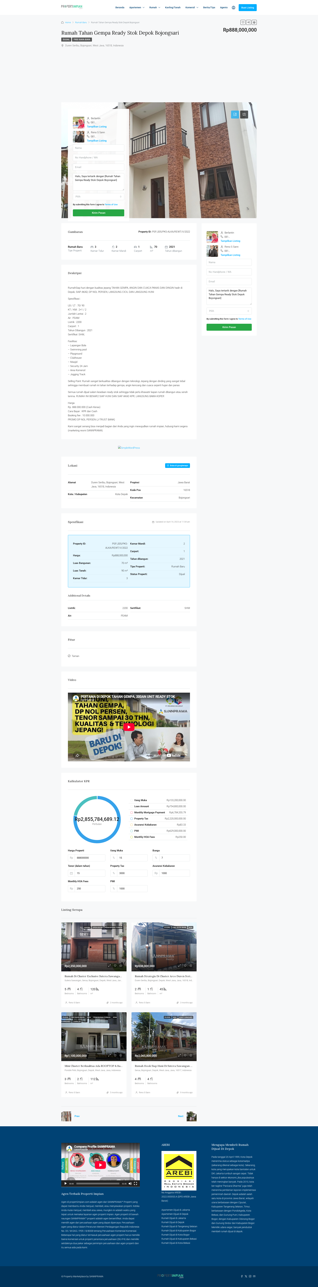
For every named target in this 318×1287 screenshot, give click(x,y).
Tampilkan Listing (97, 126)
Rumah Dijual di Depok (172, 1222)
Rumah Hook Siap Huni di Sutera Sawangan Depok (166, 1066)
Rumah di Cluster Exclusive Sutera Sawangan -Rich (97, 976)
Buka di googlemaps (179, 465)
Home (68, 22)
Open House (98, 927)
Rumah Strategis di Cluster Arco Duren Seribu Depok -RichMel (174, 976)
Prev (77, 1116)
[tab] (235, 115)
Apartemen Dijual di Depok (174, 1214)
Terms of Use (111, 204)
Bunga (156, 850)
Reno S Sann (74, 1002)
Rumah (153, 7)
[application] (100, 1165)
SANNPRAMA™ (115, 1202)
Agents (224, 7)
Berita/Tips (209, 7)
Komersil (190, 7)
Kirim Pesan (98, 212)
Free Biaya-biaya (82, 39)
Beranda (119, 7)
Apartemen (135, 7)
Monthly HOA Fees (78, 881)
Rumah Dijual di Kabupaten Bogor (178, 1230)
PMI (112, 881)
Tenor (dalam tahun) (79, 865)
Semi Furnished (185, 1017)
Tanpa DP (77, 1021)
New (190, 927)
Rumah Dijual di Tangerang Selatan (179, 1226)
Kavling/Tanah (173, 7)
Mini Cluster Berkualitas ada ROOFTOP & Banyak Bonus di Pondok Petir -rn (112, 1066)
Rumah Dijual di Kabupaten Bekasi (179, 1239)
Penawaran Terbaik (113, 927)
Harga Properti (76, 850)
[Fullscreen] (135, 1183)
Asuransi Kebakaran (164, 865)
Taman (75, 656)
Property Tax (117, 865)
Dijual (66, 39)
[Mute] (130, 1183)
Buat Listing (247, 7)
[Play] (65, 1183)
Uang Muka (116, 850)
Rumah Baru (81, 22)
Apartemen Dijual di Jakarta (175, 1210)
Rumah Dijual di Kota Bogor (175, 1234)
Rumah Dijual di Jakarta (173, 1218)
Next (180, 1116)
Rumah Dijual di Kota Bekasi (175, 1243)
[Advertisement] (159, 72)
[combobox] (98, 196)
